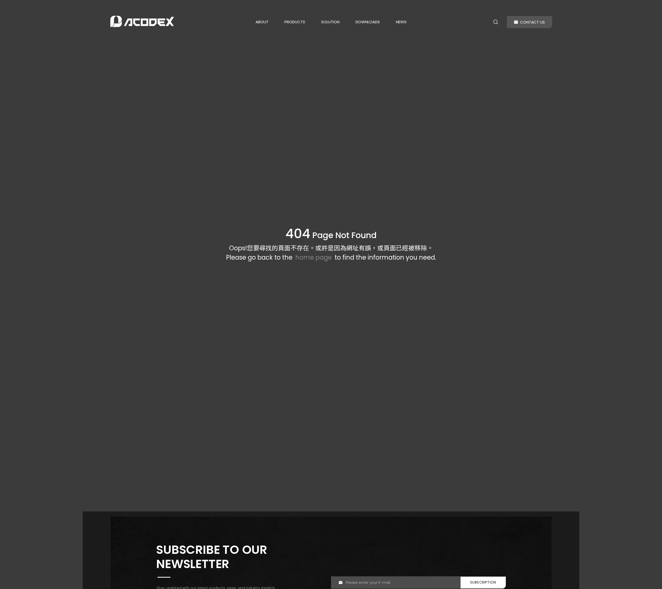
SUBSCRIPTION (483, 582)
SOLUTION (330, 22)
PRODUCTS (294, 22)
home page (313, 257)
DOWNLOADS (368, 22)
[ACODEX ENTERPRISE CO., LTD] (142, 21)
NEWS (401, 22)
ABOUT (261, 22)
